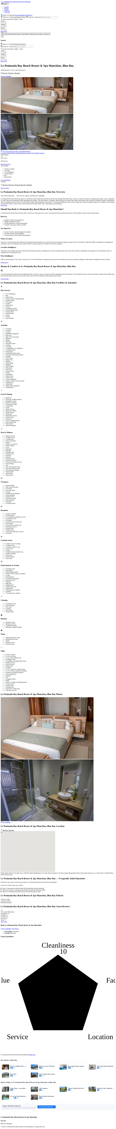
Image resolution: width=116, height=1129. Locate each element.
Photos (24, 153)
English (6, 7)
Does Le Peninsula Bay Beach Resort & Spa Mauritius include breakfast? (23, 888)
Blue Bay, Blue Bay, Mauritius (11, 73)
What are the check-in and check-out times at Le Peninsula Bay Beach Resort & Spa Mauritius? (29, 882)
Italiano (6, 8)
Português (7, 12)
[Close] (2, 36)
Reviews (42, 153)
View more (4, 921)
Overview (3, 153)
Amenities (18, 153)
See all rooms (5, 279)
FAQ (32, 153)
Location (28, 153)
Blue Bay (3, 1120)
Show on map (5, 188)
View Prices (15, 928)
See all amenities (6, 180)
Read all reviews (6, 164)
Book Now (4, 31)
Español (6, 10)
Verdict (9, 153)
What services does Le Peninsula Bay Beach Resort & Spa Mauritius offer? (23, 890)
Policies (37, 153)
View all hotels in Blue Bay (46, 1106)
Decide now (4, 262)
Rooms (13, 153)
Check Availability (6, 76)
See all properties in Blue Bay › (24, 15)
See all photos (6, 822)
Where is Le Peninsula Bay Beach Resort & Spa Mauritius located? (21, 891)
